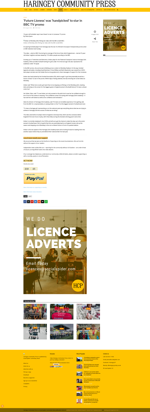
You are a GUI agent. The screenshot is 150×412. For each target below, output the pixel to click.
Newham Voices (97, 410)
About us (25, 363)
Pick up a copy (27, 372)
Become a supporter (29, 377)
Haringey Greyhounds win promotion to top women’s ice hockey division (35, 331)
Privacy (25, 386)
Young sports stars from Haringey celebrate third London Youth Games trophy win (35, 311)
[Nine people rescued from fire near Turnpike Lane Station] (79, 388)
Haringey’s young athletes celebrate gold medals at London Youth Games (61, 311)
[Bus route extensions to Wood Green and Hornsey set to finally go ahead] (79, 393)
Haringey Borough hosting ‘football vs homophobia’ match (61, 331)
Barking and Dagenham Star (111, 410)
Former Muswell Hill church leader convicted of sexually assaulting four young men (91, 400)
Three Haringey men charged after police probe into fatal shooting (91, 366)
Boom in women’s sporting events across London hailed (88, 311)
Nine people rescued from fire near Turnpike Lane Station (91, 387)
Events (55, 9)
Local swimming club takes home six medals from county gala (88, 331)
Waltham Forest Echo (71, 410)
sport (30, 196)
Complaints (26, 383)
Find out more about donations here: (60, 362)
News (30, 9)
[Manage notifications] (2, 406)
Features (36, 9)
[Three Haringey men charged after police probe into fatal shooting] (79, 366)
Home (25, 9)
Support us (99, 9)
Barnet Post (90, 410)
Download (26, 375)
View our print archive (109, 9)
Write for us (26, 366)
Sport (60, 9)
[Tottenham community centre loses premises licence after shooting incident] (79, 359)
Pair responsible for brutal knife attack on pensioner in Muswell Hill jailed (92, 380)
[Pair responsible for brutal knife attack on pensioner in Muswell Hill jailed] (79, 381)
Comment (42, 9)
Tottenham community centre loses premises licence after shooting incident (91, 359)
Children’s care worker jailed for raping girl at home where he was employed (92, 373)
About (65, 9)
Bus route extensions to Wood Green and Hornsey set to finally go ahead (92, 393)
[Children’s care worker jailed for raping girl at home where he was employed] (79, 373)
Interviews (49, 9)
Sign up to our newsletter (87, 9)
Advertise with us (74, 9)
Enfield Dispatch (82, 410)
